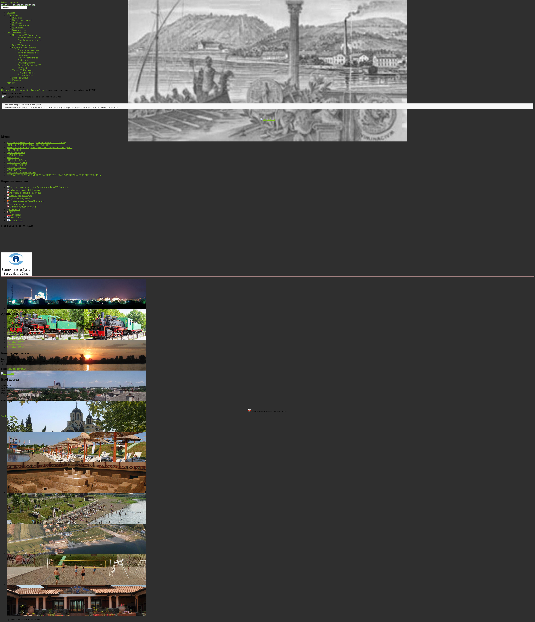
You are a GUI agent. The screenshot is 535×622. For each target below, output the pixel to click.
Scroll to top (6, 416)
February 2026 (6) (15, 334)
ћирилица (13, 2)
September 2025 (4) (15, 347)
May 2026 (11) (13, 327)
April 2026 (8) (13, 329)
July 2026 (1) (12, 322)
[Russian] (34, 5)
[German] (23, 5)
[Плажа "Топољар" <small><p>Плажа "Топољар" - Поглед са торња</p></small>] (76, 523)
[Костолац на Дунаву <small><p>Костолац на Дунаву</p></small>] (76, 370)
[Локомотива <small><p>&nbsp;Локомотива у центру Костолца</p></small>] (76, 339)
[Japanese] (30, 5)
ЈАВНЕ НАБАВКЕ (20, 90)
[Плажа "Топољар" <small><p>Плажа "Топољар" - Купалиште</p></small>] (76, 461)
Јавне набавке (37, 90)
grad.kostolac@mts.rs (16, 369)
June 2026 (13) (13, 324)
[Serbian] (3, 5)
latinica (4, 2)
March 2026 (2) (13, 332)
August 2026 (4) (14, 319)
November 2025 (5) (15, 342)
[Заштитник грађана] (16, 275)
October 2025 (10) (15, 345)
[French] (19, 5)
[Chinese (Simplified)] (9, 5)
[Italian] (27, 5)
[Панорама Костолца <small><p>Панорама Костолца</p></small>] (76, 400)
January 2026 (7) (14, 337)
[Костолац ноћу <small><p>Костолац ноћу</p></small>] (76, 308)
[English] (15, 5)
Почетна (5, 90)
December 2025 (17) (16, 340)
